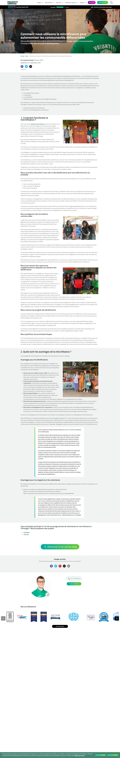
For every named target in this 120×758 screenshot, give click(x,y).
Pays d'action (48, 2)
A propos (82, 2)
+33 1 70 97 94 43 (75, 578)
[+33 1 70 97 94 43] (47, 594)
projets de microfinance (38, 124)
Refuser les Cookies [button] (100, 755)
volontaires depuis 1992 (22, 7)
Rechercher (111, 2)
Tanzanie (26, 534)
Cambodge (26, 532)
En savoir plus (60, 626)
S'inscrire (91, 2)
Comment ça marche (70, 2)
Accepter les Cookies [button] (112, 755)
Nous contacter (103, 2)
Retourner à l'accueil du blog (62, 547)
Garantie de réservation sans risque (103, 7)
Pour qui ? (58, 2)
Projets (39, 2)
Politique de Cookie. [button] (79, 755)
